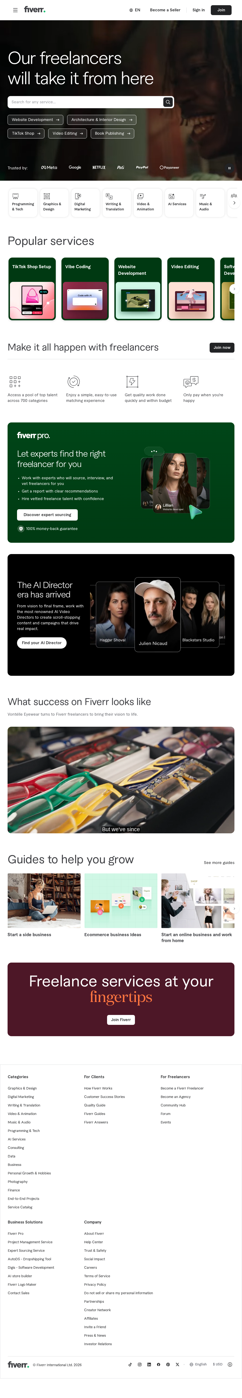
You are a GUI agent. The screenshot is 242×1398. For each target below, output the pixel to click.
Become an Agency (176, 1097)
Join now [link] (222, 348)
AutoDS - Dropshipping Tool (29, 1259)
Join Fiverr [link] (121, 1020)
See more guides (219, 863)
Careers (90, 1267)
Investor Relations (98, 1344)
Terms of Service (97, 1276)
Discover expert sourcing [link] (47, 515)
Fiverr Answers (96, 1122)
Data (11, 1156)
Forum (165, 1114)
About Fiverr (94, 1233)
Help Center (93, 1242)
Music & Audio (19, 1122)
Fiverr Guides (94, 1114)
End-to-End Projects (23, 1199)
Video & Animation (22, 1114)
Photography (18, 1182)
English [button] (201, 1364)
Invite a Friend (95, 1327)
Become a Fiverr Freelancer (182, 1088)
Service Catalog (20, 1207)
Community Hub (173, 1105)
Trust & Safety (95, 1250)
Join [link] (221, 10)
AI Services (17, 1139)
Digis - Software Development (31, 1267)
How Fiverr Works (98, 1088)
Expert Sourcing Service (26, 1250)
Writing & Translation (24, 1105)
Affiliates (91, 1318)
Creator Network (97, 1310)
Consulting (16, 1148)
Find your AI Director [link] (42, 643)
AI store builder (20, 1276)
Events (166, 1122)
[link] (35, 120)
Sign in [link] (199, 10)
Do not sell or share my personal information (118, 1293)
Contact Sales (18, 1293)
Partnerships (94, 1301)
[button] (15, 10)
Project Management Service (30, 1242)
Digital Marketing (21, 1097)
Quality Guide (94, 1105)
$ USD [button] (218, 1364)
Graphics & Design (22, 1088)
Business (14, 1165)
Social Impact (94, 1259)
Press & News (95, 1335)
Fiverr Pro (15, 1233)
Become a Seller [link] (165, 10)
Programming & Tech (24, 1131)
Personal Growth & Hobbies (29, 1173)
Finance (14, 1190)
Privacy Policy (95, 1284)
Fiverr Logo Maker (22, 1284)
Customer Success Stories (104, 1097)
